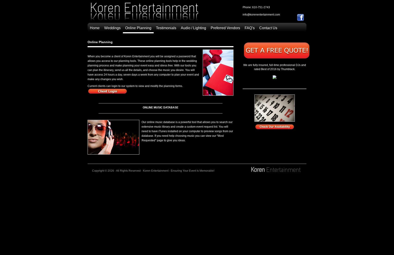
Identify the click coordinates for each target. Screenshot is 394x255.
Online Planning (138, 28)
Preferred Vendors (225, 28)
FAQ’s (250, 28)
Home (95, 28)
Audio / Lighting (193, 28)
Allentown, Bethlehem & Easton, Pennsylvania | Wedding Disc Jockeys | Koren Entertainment (145, 13)
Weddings (112, 28)
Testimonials (166, 28)
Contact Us (268, 28)
